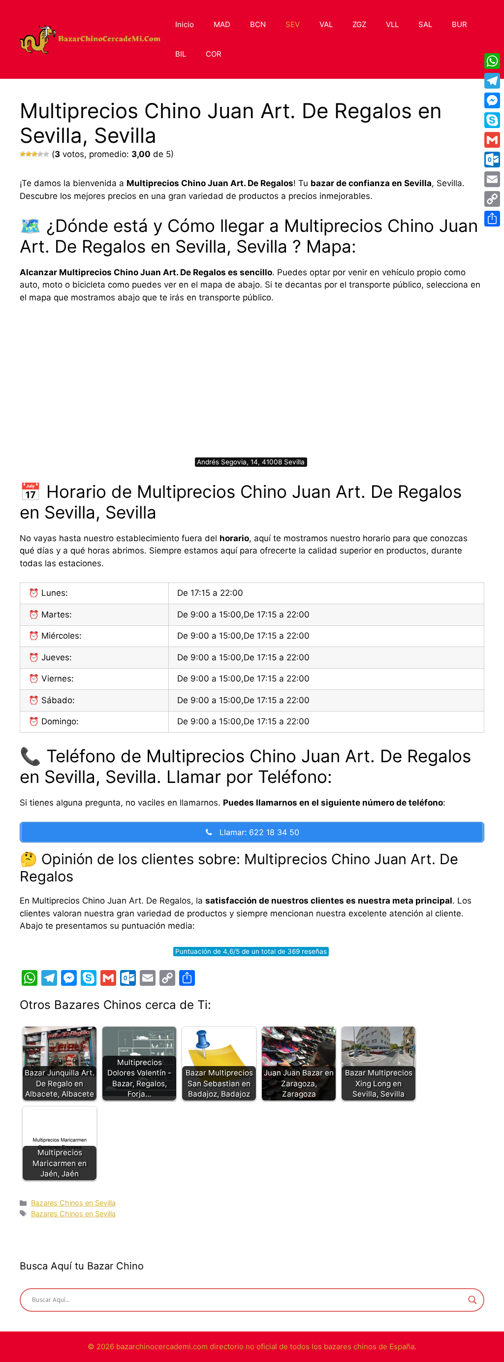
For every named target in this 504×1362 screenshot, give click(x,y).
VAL (326, 24)
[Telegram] (492, 81)
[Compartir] (492, 218)
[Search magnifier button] (472, 1300)
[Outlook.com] (492, 159)
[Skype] (492, 120)
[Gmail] (492, 140)
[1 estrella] (23, 154)
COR (213, 54)
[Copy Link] (492, 199)
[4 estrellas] (40, 154)
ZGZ (359, 24)
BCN (258, 24)
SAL (425, 24)
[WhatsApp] (492, 61)
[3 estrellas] (34, 154)
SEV (292, 24)
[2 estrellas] (29, 154)
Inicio (184, 24)
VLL (392, 24)
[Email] (492, 179)
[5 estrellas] (46, 154)
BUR (459, 24)
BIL (180, 54)
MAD (222, 24)
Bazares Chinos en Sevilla (73, 1203)
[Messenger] (492, 100)
